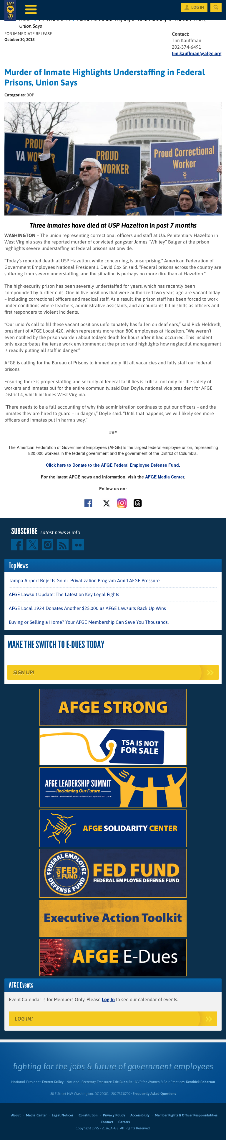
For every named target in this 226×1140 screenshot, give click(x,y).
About (16, 1115)
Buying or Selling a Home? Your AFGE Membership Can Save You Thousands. (89, 622)
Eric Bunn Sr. (122, 1082)
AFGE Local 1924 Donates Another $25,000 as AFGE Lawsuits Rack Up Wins (87, 608)
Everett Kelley (53, 1082)
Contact (107, 1122)
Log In (108, 999)
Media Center (36, 1115)
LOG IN (197, 7)
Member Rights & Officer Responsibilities (186, 1115)
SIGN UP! (23, 672)
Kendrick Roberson (200, 1082)
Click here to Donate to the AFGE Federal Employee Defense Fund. (113, 465)
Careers (124, 1122)
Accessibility (139, 1115)
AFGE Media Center (164, 477)
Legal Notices (62, 1115)
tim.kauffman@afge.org (197, 53)
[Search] (216, 7)
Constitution (88, 1115)
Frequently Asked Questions (154, 1094)
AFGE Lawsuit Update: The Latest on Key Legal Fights (64, 594)
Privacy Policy (114, 1115)
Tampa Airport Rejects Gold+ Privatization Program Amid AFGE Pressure (84, 580)
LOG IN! (24, 1019)
